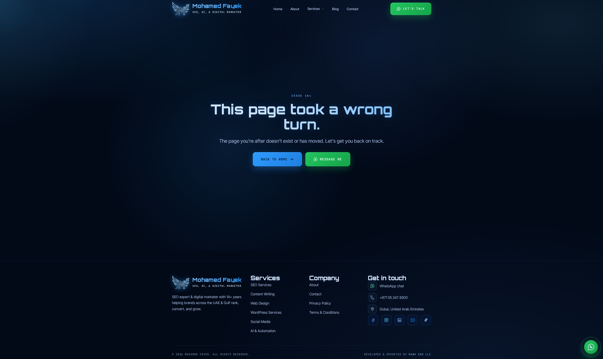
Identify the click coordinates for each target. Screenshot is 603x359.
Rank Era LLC (420, 354)
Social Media (260, 321)
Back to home (274, 159)
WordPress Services (266, 312)
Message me (331, 159)
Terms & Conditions (324, 312)
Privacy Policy (320, 303)
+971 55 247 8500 (394, 297)
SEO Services (261, 285)
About (294, 9)
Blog (335, 9)
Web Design (260, 303)
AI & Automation (263, 331)
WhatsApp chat (392, 286)
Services (313, 9)
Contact (353, 9)
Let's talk (414, 9)
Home (277, 9)
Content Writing (263, 294)
